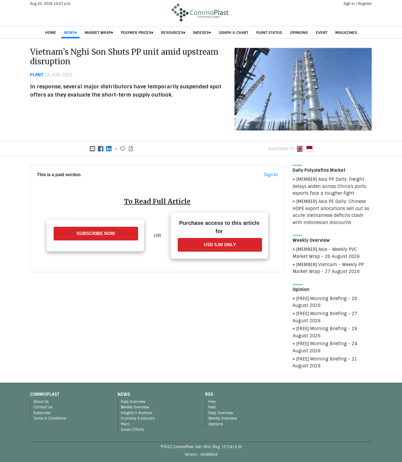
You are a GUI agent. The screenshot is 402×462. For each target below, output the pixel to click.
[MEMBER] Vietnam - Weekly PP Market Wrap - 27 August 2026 (328, 268)
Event (321, 32)
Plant (125, 424)
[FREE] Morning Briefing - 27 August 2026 (325, 317)
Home (50, 32)
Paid (211, 407)
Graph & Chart (233, 32)
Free (212, 401)
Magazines (346, 32)
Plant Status (269, 32)
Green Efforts (132, 429)
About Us (41, 401)
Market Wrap (98, 32)
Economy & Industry (138, 418)
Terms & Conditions (49, 418)
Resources (172, 32)
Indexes (201, 32)
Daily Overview (133, 401)
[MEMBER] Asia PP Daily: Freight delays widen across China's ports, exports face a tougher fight (330, 186)
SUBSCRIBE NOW (96, 233)
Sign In (349, 3)
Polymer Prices (136, 32)
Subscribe (42, 413)
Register (365, 3)
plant (36, 75)
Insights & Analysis (136, 413)
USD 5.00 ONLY (220, 244)
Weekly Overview (135, 407)
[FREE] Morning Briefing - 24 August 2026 (325, 347)
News (69, 32)
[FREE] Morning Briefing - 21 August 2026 (325, 362)
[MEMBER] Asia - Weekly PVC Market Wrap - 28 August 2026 (326, 252)
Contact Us (43, 407)
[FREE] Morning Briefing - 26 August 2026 (325, 332)
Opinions (299, 32)
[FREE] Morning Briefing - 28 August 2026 (325, 302)
